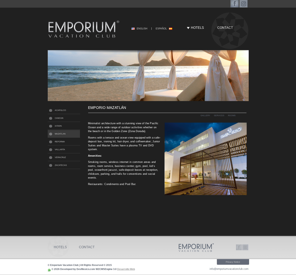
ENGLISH (142, 28)
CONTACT (225, 27)
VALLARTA (60, 149)
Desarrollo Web (126, 269)
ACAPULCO (60, 110)
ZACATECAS (61, 165)
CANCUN (59, 118)
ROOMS (232, 115)
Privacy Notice (233, 262)
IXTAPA (58, 126)
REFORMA (60, 142)
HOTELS (197, 27)
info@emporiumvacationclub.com (229, 268)
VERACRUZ (60, 157)
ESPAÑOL (161, 28)
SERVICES (219, 115)
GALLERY (205, 115)
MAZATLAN (60, 134)
